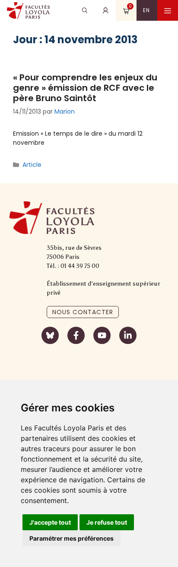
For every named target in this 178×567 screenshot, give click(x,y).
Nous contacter (82, 312)
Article (31, 164)
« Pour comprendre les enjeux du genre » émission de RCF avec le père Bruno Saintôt (85, 87)
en (146, 10)
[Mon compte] (105, 10)
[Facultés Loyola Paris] (28, 10)
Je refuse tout (106, 522)
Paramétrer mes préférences (71, 538)
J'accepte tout (50, 522)
